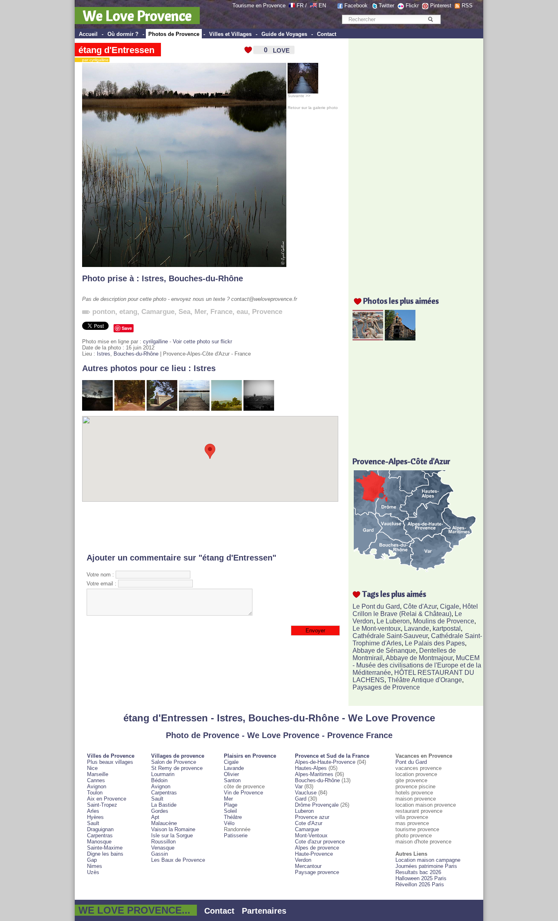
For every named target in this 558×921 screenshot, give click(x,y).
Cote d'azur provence (320, 842)
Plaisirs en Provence (250, 756)
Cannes (96, 780)
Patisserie (236, 835)
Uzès (93, 872)
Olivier (231, 774)
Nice (92, 768)
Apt (155, 817)
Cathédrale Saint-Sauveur (390, 635)
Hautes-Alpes (311, 768)
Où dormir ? (122, 34)
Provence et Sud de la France (332, 756)
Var (299, 786)
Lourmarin (162, 774)
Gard (300, 799)
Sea (184, 312)
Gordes (159, 811)
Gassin (159, 854)
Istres (153, 278)
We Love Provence (137, 15)
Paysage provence (317, 872)
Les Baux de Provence (178, 860)
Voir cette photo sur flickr (202, 341)
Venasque (162, 848)
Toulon (95, 793)
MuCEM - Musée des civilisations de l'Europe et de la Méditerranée (417, 665)
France (221, 312)
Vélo (229, 823)
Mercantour (308, 866)
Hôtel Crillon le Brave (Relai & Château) (415, 610)
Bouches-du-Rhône (206, 278)
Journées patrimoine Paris (426, 866)
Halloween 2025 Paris (420, 878)
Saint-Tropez (102, 805)
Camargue (157, 312)
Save (127, 328)
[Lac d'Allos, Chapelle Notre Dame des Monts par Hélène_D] (400, 338)
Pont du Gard (411, 762)
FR (300, 5)
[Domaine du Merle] (129, 409)
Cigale (449, 606)
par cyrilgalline (93, 60)
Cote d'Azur (308, 823)
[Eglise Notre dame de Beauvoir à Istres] (258, 409)
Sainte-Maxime (105, 848)
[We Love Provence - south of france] (313, 5)
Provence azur (312, 817)
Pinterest (440, 5)
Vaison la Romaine (173, 829)
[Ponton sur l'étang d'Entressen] (194, 409)
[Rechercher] (430, 19)
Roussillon (163, 842)
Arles (93, 811)
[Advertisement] (210, 527)
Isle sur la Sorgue (172, 835)
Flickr (412, 5)
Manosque (99, 842)
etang (128, 312)
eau (242, 312)
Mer (200, 312)
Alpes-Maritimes (314, 774)
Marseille (97, 774)
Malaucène (164, 823)
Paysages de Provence (386, 687)
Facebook (356, 5)
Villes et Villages (230, 34)
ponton (103, 312)
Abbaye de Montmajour (419, 657)
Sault (93, 823)
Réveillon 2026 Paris (419, 884)
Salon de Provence (173, 762)
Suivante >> (299, 95)
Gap (92, 860)
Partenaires (264, 910)
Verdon (303, 860)
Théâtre (233, 817)
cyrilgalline (155, 341)
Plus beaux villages (110, 762)
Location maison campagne (427, 860)
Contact (326, 34)
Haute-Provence (314, 854)
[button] (210, 451)
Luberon (304, 811)
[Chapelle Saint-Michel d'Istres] (162, 409)
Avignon (96, 786)
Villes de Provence (110, 756)
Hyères (95, 817)
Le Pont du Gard (376, 606)
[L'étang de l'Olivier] (226, 409)
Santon (232, 780)
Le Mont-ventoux (377, 628)
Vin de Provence (243, 793)
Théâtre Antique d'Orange (425, 679)
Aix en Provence (106, 799)
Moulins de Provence (443, 621)
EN (322, 5)
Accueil (88, 34)
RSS (467, 5)
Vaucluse (306, 793)
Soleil (230, 811)
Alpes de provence (317, 848)
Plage (230, 805)
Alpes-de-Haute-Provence (325, 762)
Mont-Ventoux (311, 835)
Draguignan (100, 829)
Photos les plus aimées (401, 301)
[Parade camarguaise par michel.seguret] (368, 338)
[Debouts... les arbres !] (97, 409)
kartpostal (447, 628)
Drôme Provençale (317, 805)
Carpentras (100, 835)
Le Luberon (393, 621)
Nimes (94, 866)
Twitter (386, 5)
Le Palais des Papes (435, 643)
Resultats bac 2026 (418, 872)
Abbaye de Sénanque (384, 650)
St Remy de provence (177, 768)
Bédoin (159, 780)
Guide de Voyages (284, 34)
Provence (267, 312)
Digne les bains (105, 854)
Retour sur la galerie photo (313, 107)
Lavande (416, 628)
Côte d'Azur (420, 606)
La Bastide (163, 805)
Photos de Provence (173, 34)
